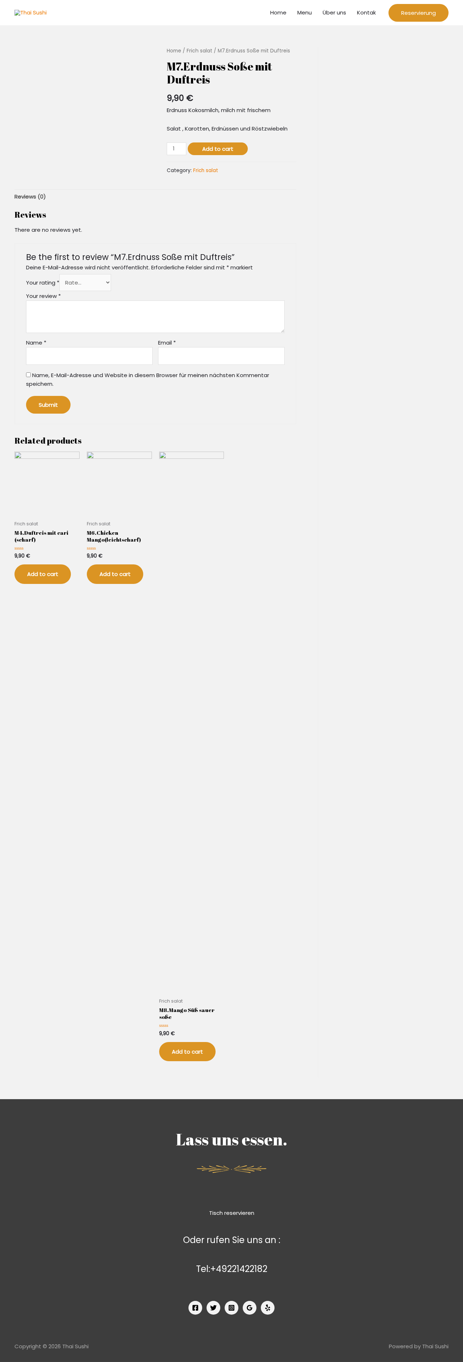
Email (167, 342)
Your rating (42, 282)
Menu (304, 12)
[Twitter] (213, 1308)
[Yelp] (268, 1308)
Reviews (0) (30, 196)
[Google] (249, 1308)
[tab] (30, 197)
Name (36, 342)
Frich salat (199, 50)
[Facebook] (195, 1308)
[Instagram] (231, 1308)
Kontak (366, 12)
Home (278, 12)
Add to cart (217, 149)
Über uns (334, 12)
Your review (43, 296)
